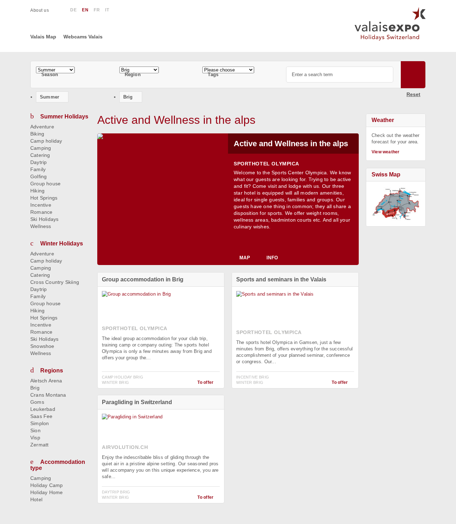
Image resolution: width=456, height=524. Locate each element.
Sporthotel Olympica (266, 163)
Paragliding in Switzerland (137, 402)
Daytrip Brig (116, 492)
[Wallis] (396, 204)
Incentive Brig (252, 377)
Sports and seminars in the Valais (281, 279)
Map (244, 257)
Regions (51, 370)
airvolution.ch (125, 447)
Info (272, 257)
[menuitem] (43, 10)
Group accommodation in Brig (142, 279)
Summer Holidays (64, 116)
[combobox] (74, 70)
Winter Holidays (61, 243)
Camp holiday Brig (122, 377)
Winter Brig (115, 382)
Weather (383, 120)
